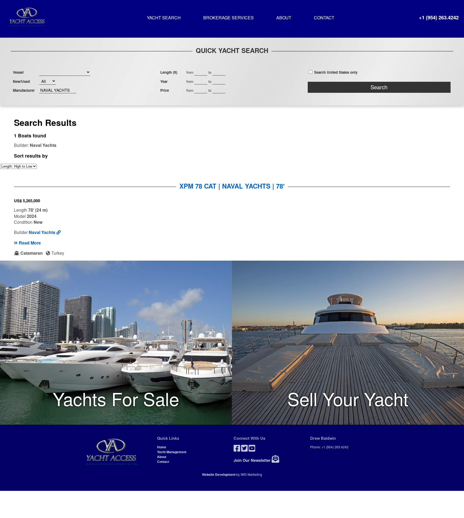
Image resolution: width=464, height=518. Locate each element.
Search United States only (335, 72)
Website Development (218, 474)
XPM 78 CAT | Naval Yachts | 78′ (232, 185)
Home (161, 447)
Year (164, 81)
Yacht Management (171, 451)
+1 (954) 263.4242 (439, 17)
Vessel (18, 72)
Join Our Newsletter (253, 460)
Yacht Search (164, 18)
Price (164, 90)
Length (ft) (168, 72)
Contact (324, 18)
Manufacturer (24, 90)
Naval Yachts (42, 232)
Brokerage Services (228, 18)
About (283, 18)
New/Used (21, 81)
